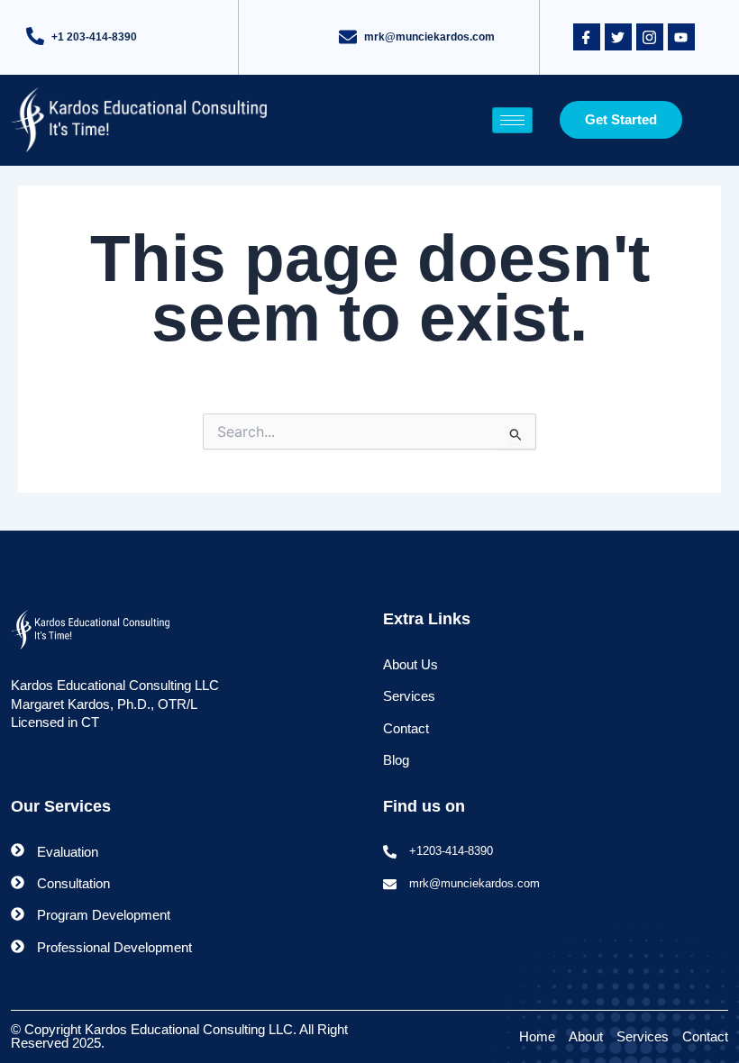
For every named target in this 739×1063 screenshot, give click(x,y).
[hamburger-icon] (512, 120)
